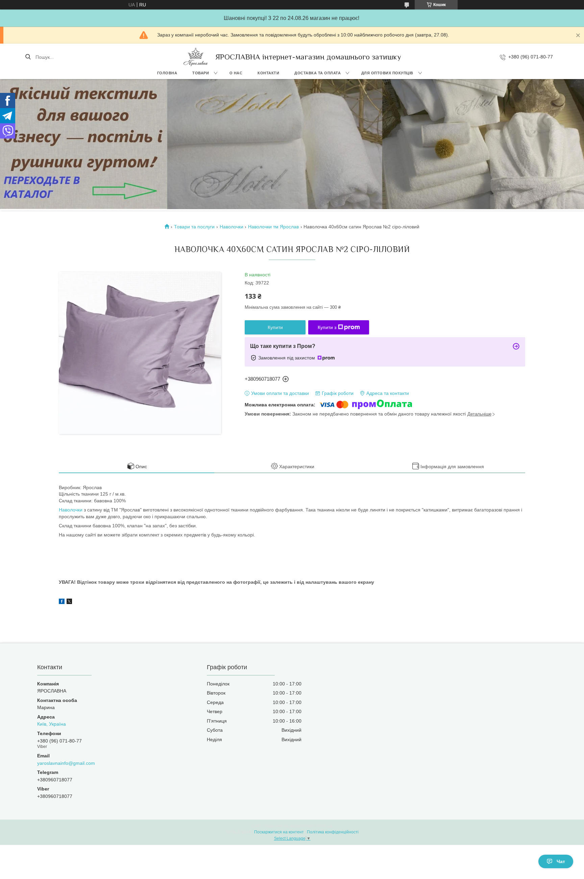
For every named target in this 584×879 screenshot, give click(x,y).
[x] (69, 602)
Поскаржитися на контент (279, 832)
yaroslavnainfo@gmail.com (66, 763)
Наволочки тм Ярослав (273, 226)
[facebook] (62, 602)
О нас (236, 73)
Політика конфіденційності (333, 832)
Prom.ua (324, 826)
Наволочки (231, 226)
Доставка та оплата (317, 73)
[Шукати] (27, 57)
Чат (561, 861)
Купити (275, 327)
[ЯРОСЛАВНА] (196, 57)
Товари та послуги (194, 226)
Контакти (268, 73)
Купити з (327, 327)
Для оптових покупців (387, 73)
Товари (200, 73)
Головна (167, 73)
